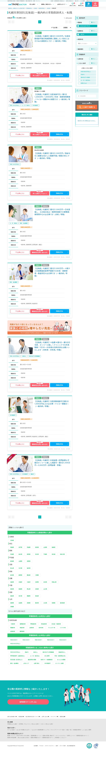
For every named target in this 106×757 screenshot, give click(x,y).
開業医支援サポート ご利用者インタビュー (54, 737)
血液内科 (12, 631)
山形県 (45, 547)
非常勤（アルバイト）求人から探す (29, 724)
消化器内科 (44, 624)
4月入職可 (47, 656)
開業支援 (62, 716)
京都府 (20, 582)
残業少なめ (84, 83)
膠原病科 (22, 631)
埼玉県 (37, 554)
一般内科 (48, 8)
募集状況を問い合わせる (39, 252)
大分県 (45, 603)
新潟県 (12, 561)
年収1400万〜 (38, 640)
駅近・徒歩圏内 (14, 663)
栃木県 (20, 554)
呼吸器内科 (33, 624)
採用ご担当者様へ (11, 716)
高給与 (26, 652)
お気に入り (20, 75)
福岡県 (12, 603)
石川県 (20, 568)
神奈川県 (62, 554)
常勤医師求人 (29, 8)
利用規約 (21, 716)
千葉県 (45, 554)
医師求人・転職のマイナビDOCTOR (16, 8)
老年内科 (41, 627)
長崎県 (28, 603)
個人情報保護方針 (71, 745)
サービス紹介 (11, 729)
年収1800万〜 (63, 640)
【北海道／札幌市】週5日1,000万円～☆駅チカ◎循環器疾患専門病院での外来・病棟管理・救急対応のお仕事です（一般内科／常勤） (52, 272)
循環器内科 (23, 624)
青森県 (12, 547)
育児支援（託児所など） (16, 659)
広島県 (37, 589)
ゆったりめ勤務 (61, 659)
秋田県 (37, 547)
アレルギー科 (51, 627)
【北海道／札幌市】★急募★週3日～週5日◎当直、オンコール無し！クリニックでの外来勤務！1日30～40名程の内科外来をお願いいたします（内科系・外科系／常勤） (52, 346)
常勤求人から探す (12, 724)
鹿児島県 (62, 603)
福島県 (53, 547)
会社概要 (36, 745)
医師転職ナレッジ (36, 735)
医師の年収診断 (11, 737)
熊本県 (37, 603)
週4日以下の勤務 (85, 77)
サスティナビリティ (49, 745)
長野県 (28, 561)
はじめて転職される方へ (23, 729)
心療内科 (31, 627)
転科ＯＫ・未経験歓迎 (46, 659)
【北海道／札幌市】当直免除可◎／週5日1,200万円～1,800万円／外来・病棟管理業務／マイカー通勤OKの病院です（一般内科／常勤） (52, 98)
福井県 (28, 568)
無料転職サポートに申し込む (28, 702)
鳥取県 (12, 589)
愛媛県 (28, 596)
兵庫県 (37, 582)
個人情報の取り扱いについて (32, 716)
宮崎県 (53, 603)
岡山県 (28, 589)
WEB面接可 (47, 663)
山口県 (45, 589)
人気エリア (26, 663)
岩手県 (20, 547)
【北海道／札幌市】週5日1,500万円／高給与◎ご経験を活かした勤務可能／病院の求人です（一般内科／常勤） (52, 155)
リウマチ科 (63, 627)
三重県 (37, 575)
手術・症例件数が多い (60, 656)
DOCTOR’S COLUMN (23, 735)
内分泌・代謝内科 (56, 624)
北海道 (35, 8)
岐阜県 (12, 575)
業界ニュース (71, 735)
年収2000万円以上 (15, 643)
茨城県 (12, 554)
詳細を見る (59, 75)
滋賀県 (12, 582)
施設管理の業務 (32, 659)
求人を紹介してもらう (40, 75)
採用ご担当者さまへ (70, 0)
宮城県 (28, 547)
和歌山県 (54, 582)
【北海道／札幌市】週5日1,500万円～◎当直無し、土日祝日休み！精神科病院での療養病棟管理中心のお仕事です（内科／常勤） (52, 211)
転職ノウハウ (11, 735)
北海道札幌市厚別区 (85, 26)
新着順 (65, 27)
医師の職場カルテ (36, 737)
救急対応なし (62, 652)
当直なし (35, 652)
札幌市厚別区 (42, 8)
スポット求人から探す (47, 724)
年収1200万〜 (26, 640)
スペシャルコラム (61, 735)
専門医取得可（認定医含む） (17, 656)
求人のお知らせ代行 (23, 737)
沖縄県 (12, 606)
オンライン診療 (59, 663)
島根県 (20, 589)
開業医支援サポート (82, 735)
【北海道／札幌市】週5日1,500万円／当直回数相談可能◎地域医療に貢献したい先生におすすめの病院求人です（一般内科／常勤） (52, 38)
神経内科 (22, 627)
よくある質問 (82, 0)
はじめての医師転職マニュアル (40, 729)
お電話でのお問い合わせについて (92, 0)
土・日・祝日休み (35, 656)
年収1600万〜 (51, 640)
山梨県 (20, 561)
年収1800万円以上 (15, 652)
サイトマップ (54, 716)
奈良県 (45, 582)
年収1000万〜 (14, 640)
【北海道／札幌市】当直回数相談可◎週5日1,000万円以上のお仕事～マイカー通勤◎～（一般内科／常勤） (52, 403)
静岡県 (20, 575)
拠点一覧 (76, 0)
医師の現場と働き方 (48, 735)
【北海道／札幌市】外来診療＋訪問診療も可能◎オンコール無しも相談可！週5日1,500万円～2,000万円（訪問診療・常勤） (52, 462)
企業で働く (37, 663)
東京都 (53, 554)
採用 (57, 745)
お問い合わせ (45, 716)
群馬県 (28, 554)
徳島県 (12, 596)
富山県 (12, 568)
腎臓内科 (12, 627)
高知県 (37, 596)
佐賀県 (20, 603)
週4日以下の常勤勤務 (48, 652)
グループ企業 (63, 745)
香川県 (20, 596)
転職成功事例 (77, 729)
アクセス (41, 745)
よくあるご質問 (86, 729)
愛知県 (28, 575)
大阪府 (28, 582)
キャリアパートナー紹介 (58, 729)
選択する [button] (93, 22)
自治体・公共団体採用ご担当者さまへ (58, 0)
